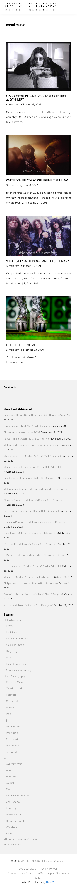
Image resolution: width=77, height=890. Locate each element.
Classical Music (14, 688)
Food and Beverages (17, 795)
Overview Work (14, 763)
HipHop (10, 707)
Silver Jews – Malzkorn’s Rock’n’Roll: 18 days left (30, 532)
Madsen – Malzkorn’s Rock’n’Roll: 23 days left (29, 576)
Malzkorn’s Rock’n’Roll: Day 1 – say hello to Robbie (31, 444)
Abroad (10, 769)
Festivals (11, 694)
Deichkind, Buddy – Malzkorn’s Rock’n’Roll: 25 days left (34, 594)
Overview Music (15, 681)
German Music (14, 700)
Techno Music (13, 751)
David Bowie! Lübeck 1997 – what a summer (28, 425)
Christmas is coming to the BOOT (22, 432)
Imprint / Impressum (17, 663)
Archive (8, 833)
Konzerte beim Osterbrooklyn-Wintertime (26, 438)
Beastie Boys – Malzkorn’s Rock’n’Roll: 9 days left (30, 477)
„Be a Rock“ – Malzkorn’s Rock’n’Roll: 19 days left (30, 543)
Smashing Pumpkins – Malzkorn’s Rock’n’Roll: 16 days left (35, 521)
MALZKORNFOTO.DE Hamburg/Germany (43, 860)
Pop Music (12, 732)
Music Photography (14, 676)
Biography (12, 651)
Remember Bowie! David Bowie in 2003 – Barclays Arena (35, 414)
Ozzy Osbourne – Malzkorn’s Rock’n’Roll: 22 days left (33, 565)
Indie (8, 713)
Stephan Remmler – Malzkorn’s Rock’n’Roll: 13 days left (34, 499)
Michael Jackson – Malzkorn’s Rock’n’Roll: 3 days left (32, 455)
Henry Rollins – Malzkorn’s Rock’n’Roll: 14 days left (31, 510)
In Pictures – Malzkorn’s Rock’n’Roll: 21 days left (30, 554)
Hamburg (11, 808)
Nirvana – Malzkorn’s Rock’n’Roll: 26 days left (28, 605)
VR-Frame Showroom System (20, 838)
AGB (8, 657)
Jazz (8, 720)
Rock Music (12, 745)
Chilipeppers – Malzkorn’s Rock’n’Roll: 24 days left (31, 583)
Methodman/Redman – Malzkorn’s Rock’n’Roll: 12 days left (36, 488)
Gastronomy (13, 801)
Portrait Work (13, 814)
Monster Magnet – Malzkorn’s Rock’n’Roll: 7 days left (33, 466)
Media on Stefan (15, 644)
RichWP (50, 882)
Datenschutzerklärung (18, 670)
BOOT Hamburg (12, 844)
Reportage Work (15, 820)
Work (7, 757)
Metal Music (13, 726)
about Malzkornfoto (17, 638)
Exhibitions (12, 632)
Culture (10, 782)
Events (10, 625)
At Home (11, 776)
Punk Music (12, 739)
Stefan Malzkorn (13, 619)
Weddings (11, 827)
